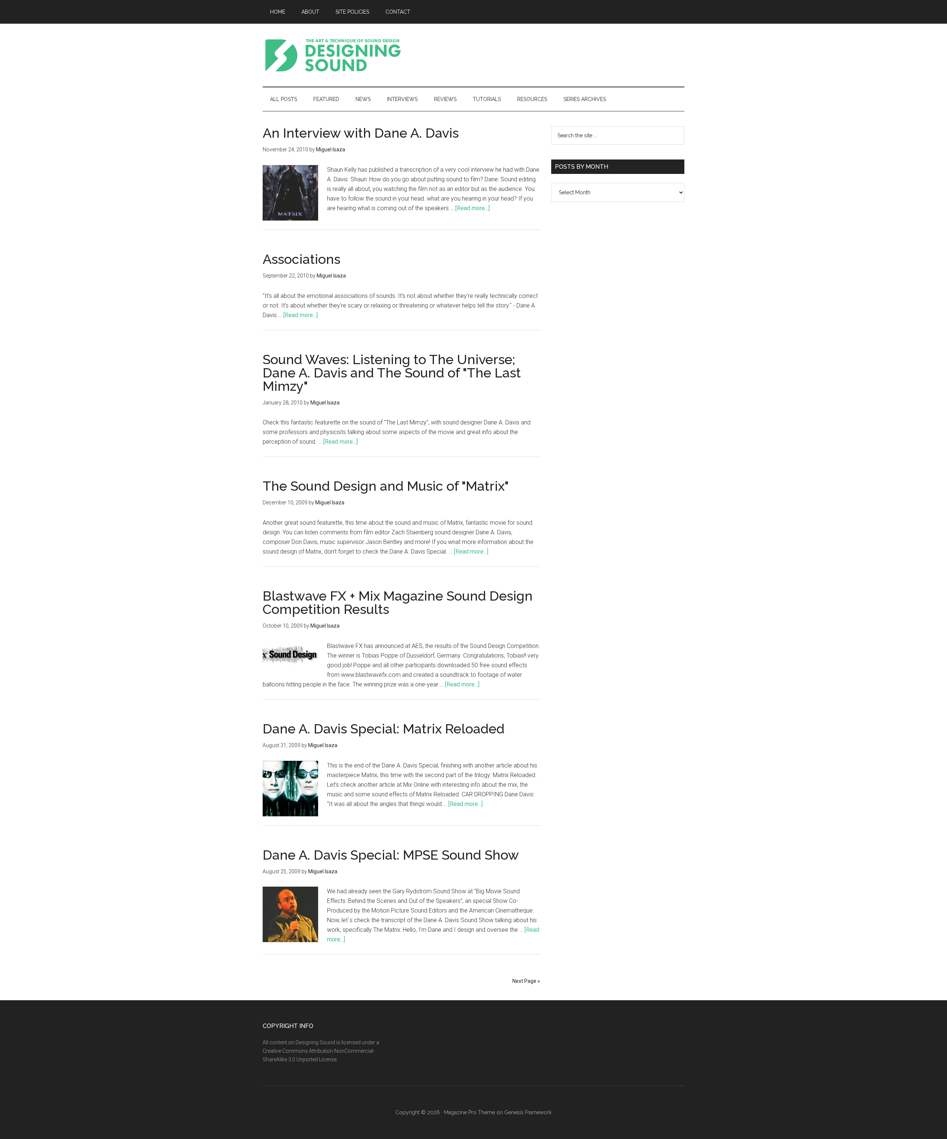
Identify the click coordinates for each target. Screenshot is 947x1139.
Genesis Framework (528, 1112)
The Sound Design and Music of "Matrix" (386, 486)
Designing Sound (333, 55)
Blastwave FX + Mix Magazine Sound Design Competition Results (398, 602)
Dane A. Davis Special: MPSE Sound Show (391, 855)
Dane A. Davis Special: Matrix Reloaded (384, 728)
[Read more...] (472, 208)
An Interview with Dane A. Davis (361, 133)
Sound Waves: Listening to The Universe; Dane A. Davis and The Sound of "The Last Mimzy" (392, 373)
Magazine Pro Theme (469, 1112)
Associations (301, 259)
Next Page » (526, 981)
